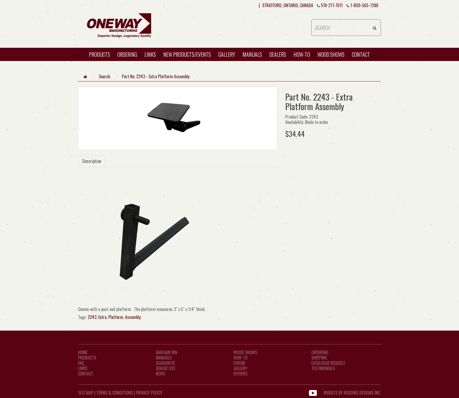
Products (99, 54)
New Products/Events (187, 54)
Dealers (277, 54)
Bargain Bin (166, 352)
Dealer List (166, 368)
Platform (115, 317)
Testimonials (323, 368)
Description (91, 161)
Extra (102, 317)
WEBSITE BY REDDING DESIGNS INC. (352, 392)
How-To (240, 357)
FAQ (81, 363)
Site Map (85, 393)
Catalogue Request (328, 363)
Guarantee (165, 363)
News (160, 373)
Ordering (127, 54)
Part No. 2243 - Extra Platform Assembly (155, 76)
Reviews (240, 373)
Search (104, 76)
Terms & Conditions (114, 393)
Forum (239, 363)
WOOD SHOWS (331, 54)
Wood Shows (245, 352)
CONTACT (361, 54)
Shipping (319, 357)
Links (150, 54)
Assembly (133, 317)
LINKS (82, 368)
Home (82, 352)
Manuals (252, 54)
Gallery (226, 54)
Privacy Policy (149, 393)
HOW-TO (302, 54)
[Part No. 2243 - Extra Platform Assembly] (177, 118)
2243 (92, 317)
